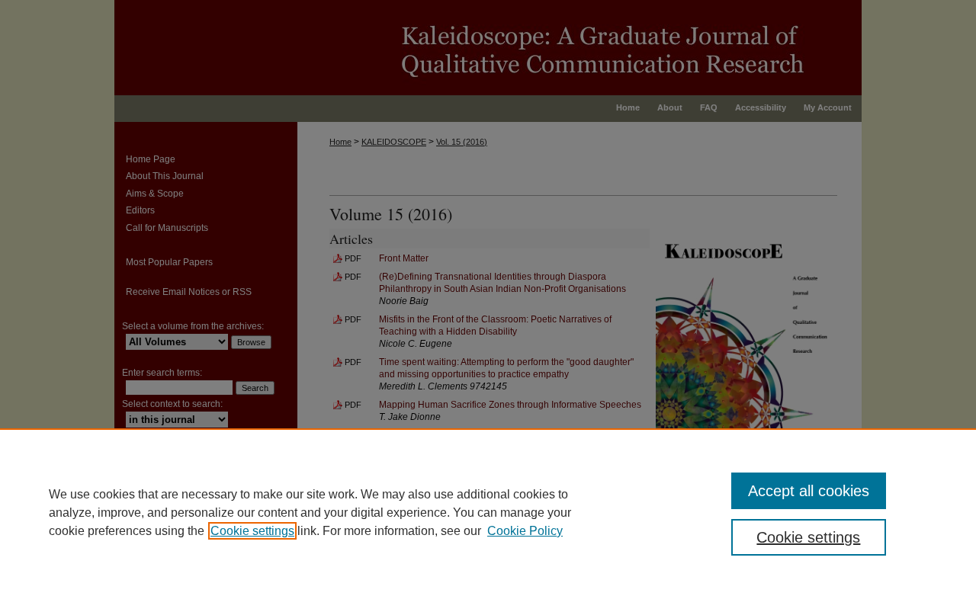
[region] (488, 512)
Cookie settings (252, 530)
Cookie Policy (525, 530)
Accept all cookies (808, 490)
